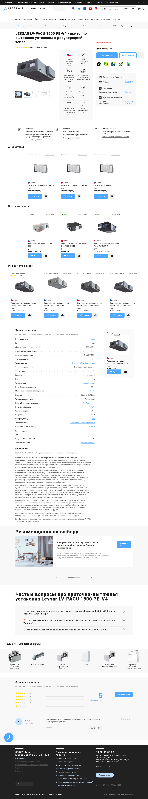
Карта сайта (20, 768)
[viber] (73, 10)
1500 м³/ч (91, 391)
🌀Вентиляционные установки (45, 19)
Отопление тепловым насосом (67, 775)
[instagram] (96, 10)
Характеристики (89, 26)
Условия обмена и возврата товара (115, 137)
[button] (132, 26)
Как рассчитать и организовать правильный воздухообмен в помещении (78, 545)
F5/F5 (93, 407)
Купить (36, 196)
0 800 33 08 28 (105, 752)
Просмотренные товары (130, 26)
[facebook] (84, 10)
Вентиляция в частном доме (66, 758)
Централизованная (88, 443)
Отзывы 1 (31, 47)
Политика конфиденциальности (27, 762)
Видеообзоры (39, 2)
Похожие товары (51, 26)
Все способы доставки (33, 140)
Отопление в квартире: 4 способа (68, 769)
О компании (7, 2)
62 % (93, 419)
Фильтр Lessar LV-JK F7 (103, 185)
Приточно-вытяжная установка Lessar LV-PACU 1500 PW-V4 (122, 304)
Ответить (49, 728)
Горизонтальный (89, 383)
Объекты (51, 2)
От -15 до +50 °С (89, 403)
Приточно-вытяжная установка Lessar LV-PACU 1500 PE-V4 (117, 362)
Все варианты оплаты (71, 138)
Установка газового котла (66, 785)
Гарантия (99, 2)
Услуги (33, 9)
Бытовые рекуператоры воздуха (62, 666)
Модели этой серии (70, 26)
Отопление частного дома (66, 772)
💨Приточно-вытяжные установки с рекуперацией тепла (79, 19)
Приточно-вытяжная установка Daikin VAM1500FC (106, 245)
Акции (79, 2)
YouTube (29, 794)
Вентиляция (28, 19)
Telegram (51, 794)
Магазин (43, 9)
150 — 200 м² (90, 427)
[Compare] (46, 196)
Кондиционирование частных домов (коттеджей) (75, 782)
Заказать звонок (105, 775)
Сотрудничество (112, 2)
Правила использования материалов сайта (31, 765)
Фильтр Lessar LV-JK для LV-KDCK (41, 185)
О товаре (21, 26)
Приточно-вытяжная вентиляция (68, 765)
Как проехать (20, 758)
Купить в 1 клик (128, 55)
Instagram (40, 794)
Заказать (108, 55)
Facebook (19, 794)
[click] (141, 55)
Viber (60, 794)
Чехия (93, 351)
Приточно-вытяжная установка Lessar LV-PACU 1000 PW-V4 (89, 304)
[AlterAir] (13, 9)
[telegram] (79, 10)
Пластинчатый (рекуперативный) (82, 423)
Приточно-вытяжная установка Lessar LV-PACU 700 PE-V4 (56, 304)
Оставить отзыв (124, 694)
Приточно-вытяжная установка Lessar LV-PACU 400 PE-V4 (23, 304)
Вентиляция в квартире (65, 762)
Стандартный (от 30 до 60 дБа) (83, 363)
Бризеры (86, 665)
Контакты (89, 2)
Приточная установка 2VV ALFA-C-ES (40, 245)
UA (144, 2)
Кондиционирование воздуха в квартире (71, 779)
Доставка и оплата (64, 2)
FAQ (114, 26)
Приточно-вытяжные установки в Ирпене (133, 666)
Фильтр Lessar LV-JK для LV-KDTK (74, 185)
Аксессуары (35, 26)
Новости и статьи (21, 2)
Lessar (93, 339)
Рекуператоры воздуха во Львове (109, 666)
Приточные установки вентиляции (14, 666)
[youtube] (90, 10)
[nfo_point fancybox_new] (40, 347)
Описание (104, 26)
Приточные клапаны (38, 665)
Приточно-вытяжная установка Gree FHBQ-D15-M (73, 245)
